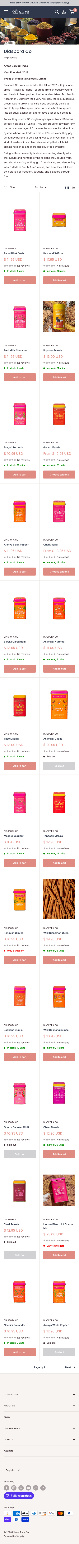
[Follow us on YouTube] (28, 1488)
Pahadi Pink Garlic (14, 253)
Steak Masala (11, 1224)
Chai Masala (50, 544)
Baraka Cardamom (15, 641)
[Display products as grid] (67, 187)
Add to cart (19, 280)
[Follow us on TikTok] (35, 1488)
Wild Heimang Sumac (56, 1029)
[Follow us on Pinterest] (21, 1488)
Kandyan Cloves (13, 932)
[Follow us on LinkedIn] (43, 1488)
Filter (13, 187)
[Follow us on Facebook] (6, 1488)
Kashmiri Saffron (53, 253)
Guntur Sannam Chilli (16, 1127)
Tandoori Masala (53, 835)
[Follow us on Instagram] (13, 1488)
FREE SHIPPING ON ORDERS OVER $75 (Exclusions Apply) (39, 2)
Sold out (59, 765)
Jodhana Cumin (13, 1029)
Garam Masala (51, 447)
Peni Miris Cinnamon (16, 350)
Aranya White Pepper (56, 1325)
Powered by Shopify (14, 1536)
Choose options (59, 474)
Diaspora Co (11, 248)
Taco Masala (11, 738)
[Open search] (57, 12)
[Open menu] (6, 11)
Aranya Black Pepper (16, 544)
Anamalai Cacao (52, 738)
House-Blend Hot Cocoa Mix (58, 1226)
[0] (72, 12)
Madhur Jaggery (14, 835)
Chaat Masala (51, 1127)
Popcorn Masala (52, 350)
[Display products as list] (73, 187)
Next (68, 1367)
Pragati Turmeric (14, 447)
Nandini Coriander (14, 1325)
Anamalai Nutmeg (53, 641)
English (10, 1470)
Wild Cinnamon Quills (55, 932)
